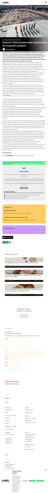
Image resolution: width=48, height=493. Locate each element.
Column (6, 412)
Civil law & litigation (9, 409)
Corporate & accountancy (10, 415)
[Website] (21, 188)
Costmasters (11, 49)
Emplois (27, 416)
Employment (7, 420)
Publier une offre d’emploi (30, 418)
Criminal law (7, 418)
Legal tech (7, 423)
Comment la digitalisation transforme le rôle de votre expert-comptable (24, 276)
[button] (45, 1)
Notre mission (28, 446)
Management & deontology (10, 426)
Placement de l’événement (30, 422)
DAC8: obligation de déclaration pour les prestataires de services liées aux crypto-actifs (24, 290)
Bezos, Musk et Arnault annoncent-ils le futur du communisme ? (17, 196)
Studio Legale (7, 293)
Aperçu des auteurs (29, 409)
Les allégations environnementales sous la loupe (24, 263)
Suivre (9, 438)
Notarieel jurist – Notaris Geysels (10, 210)
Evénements (28, 420)
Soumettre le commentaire (13, 369)
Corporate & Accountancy (14, 39)
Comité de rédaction (29, 449)
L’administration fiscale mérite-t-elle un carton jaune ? (15, 198)
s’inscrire (24, 316)
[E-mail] (23, 188)
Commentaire (8, 237)
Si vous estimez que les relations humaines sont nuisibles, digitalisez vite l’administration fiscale (23, 195)
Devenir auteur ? (28, 412)
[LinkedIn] (25, 188)
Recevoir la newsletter (9, 434)
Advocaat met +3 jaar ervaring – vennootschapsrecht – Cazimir (16, 217)
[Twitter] (27, 188)
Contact (27, 432)
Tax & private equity (9, 429)
